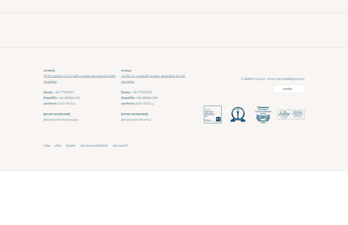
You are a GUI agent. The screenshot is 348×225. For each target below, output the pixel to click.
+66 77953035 (142, 92)
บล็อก (57, 145)
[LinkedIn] (300, 70)
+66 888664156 (69, 98)
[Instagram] (292, 70)
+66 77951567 (64, 92)
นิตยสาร (71, 145)
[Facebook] (283, 70)
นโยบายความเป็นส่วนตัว (94, 145)
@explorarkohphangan (61, 119)
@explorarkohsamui (136, 119)
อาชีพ (47, 145)
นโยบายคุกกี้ (119, 145)
